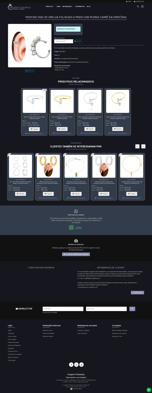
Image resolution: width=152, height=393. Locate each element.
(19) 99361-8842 (77, 389)
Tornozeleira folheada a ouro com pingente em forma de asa (131, 182)
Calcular (78, 41)
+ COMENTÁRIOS (137, 292)
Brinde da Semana (48, 336)
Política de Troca (13, 351)
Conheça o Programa (83, 330)
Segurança (11, 348)
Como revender (12, 336)
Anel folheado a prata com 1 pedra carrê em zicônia (34, 117)
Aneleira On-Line (117, 336)
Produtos (49, 6)
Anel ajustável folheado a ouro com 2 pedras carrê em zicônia (117, 117)
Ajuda (9, 330)
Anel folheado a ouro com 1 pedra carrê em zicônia (62, 117)
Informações (67, 6)
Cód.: (34, 115)
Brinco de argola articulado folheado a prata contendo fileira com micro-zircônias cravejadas (104, 182)
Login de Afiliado (82, 333)
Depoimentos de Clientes (119, 333)
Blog (88, 6)
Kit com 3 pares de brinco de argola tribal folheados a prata (20, 182)
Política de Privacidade (50, 313)
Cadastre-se (139, 1)
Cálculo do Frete (59, 38)
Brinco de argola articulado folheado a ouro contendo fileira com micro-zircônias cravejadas (48, 182)
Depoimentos (80, 6)
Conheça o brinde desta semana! (77, 254)
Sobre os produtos (13, 357)
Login (129, 1)
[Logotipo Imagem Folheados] (24, 7)
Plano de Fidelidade (48, 333)
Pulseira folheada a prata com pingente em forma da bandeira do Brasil (76, 182)
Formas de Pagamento (14, 345)
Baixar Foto (30, 71)
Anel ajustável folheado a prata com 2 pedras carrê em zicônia (89, 117)
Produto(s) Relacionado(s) (34, 133)
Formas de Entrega (13, 342)
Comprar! (36, 128)
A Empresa (11, 333)
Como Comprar (12, 339)
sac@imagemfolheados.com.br (78, 387)
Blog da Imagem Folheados (120, 330)
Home (58, 6)
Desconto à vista (47, 330)
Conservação (11, 360)
